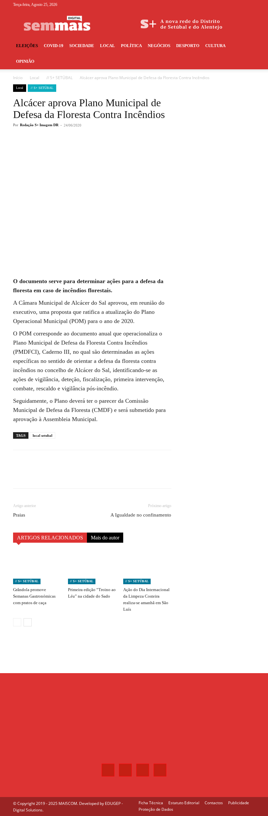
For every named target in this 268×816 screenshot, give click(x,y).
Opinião (25, 61)
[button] (247, 46)
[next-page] (28, 622)
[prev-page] (17, 622)
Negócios (159, 45)
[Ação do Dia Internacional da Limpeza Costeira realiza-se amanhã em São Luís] (147, 567)
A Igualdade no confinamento (140, 515)
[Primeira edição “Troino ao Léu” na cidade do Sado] (92, 567)
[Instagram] (228, 4)
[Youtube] (250, 4)
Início (18, 77)
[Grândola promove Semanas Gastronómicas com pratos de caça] (37, 567)
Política (131, 45)
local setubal (42, 435)
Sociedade (81, 45)
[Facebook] (218, 4)
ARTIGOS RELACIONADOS (50, 537)
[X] (239, 4)
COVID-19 (53, 45)
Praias (19, 515)
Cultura (215, 45)
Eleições (27, 45)
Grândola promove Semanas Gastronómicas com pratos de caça (34, 596)
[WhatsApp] (105, 151)
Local (107, 45)
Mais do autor (105, 537)
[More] (121, 151)
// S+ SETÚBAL (59, 77)
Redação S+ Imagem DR (39, 125)
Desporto (187, 45)
